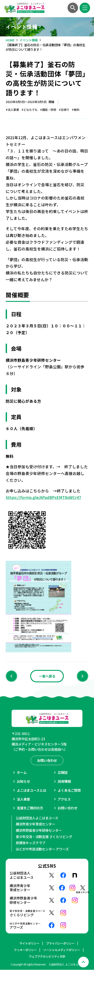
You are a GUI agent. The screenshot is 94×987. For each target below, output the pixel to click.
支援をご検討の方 (30, 807)
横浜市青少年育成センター (35, 823)
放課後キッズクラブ (30, 842)
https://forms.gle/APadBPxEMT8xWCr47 (43, 497)
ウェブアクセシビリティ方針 (47, 956)
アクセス (64, 799)
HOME (10, 40)
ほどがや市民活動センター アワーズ (42, 849)
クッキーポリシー (25, 950)
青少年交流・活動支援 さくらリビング (44, 836)
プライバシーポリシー (60, 943)
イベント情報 (28, 40)
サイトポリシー (29, 943)
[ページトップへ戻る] (83, 962)
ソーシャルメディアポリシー (61, 950)
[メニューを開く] (85, 8)
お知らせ (23, 781)
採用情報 (64, 781)
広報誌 (63, 772)
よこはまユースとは (31, 790)
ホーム (22, 772)
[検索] (73, 8)
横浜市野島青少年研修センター (39, 830)
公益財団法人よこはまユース (37, 817)
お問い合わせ (67, 807)
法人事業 (23, 799)
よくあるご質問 (69, 790)
